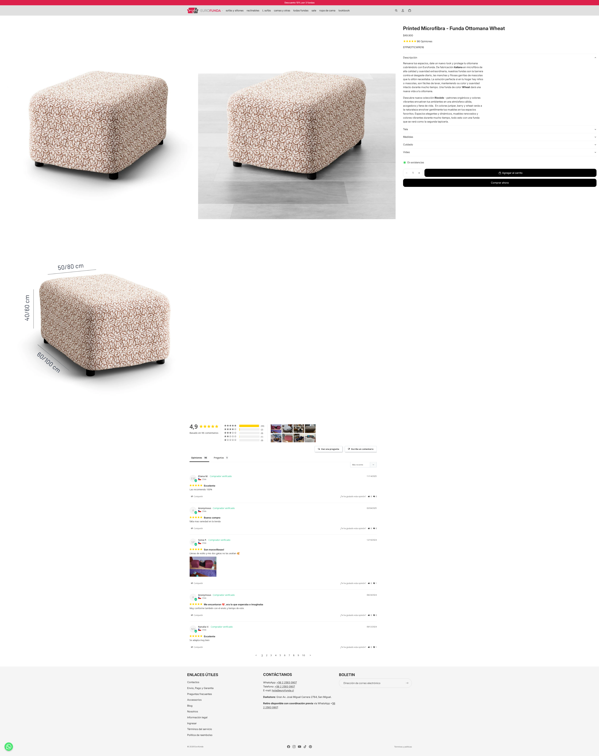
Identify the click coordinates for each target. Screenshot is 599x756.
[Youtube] (299, 747)
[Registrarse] (407, 683)
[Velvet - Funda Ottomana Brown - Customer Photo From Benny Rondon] (299, 428)
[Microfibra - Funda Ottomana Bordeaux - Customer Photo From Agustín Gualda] (287, 438)
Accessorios (194, 699)
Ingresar (192, 723)
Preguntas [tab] (219, 457)
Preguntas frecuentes (199, 693)
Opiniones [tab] (196, 457)
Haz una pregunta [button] (330, 449)
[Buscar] (396, 10)
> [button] (310, 655)
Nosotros (192, 711)
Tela (405, 129)
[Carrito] (409, 10)
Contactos (193, 682)
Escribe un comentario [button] (362, 449)
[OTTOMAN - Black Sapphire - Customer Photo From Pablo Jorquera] (299, 438)
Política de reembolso (199, 734)
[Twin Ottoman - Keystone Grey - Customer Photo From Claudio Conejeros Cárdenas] (287, 428)
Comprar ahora (500, 182)
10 (303, 655)
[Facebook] (288, 747)
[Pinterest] (310, 747)
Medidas (408, 136)
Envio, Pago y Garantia (200, 688)
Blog (189, 705)
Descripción (410, 57)
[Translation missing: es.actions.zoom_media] (98, 120)
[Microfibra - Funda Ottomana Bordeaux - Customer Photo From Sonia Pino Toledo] (276, 428)
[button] (370, 496)
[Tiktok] (305, 747)
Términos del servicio (199, 729)
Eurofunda (198, 746)
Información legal (197, 717)
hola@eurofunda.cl (283, 690)
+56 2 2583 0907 (287, 682)
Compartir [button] (198, 496)
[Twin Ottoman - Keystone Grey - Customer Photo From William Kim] (310, 438)
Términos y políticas (403, 747)
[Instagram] (294, 747)
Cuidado (408, 144)
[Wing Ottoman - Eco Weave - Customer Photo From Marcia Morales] (276, 438)
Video (406, 152)
